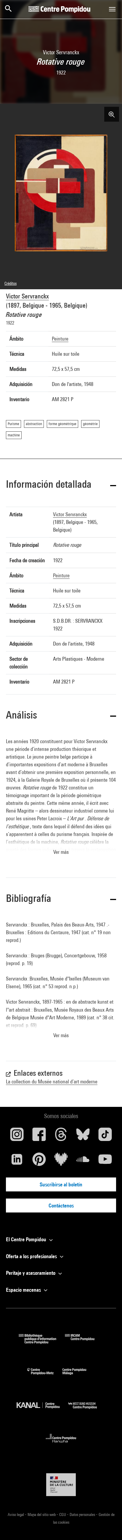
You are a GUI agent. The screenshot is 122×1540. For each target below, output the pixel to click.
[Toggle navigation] (112, 9)
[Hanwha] (61, 1444)
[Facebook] (39, 1136)
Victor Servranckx (27, 296)
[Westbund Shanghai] (87, 1410)
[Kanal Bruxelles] (42, 1410)
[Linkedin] (17, 1161)
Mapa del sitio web (42, 1514)
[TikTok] (105, 1136)
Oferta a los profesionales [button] (32, 1256)
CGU (63, 1514)
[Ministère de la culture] (61, 1484)
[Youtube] (105, 1161)
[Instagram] (17, 1136)
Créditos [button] (10, 283)
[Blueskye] (83, 1136)
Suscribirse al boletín (61, 1184)
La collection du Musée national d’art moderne (51, 1081)
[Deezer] (61, 1161)
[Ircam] (84, 1342)
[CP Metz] (44, 1376)
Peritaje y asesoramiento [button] (31, 1273)
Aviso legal (16, 1514)
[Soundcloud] (83, 1161)
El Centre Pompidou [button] (26, 1239)
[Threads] (61, 1136)
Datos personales (83, 1514)
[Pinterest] (39, 1161)
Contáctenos (61, 1205)
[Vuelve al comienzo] (108, 1526)
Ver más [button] (61, 852)
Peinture (60, 339)
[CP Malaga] (78, 1376)
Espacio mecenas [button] (24, 1290)
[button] (61, 485)
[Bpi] (42, 1342)
